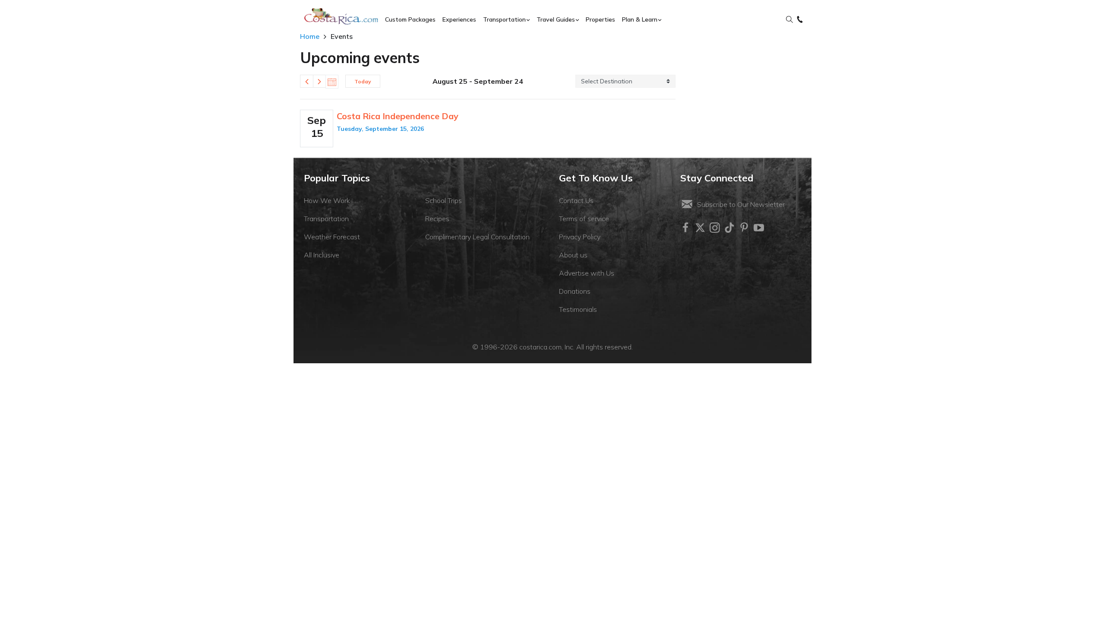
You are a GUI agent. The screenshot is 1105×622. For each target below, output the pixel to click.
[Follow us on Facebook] (685, 227)
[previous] (306, 81)
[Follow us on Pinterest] (744, 227)
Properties (600, 19)
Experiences (459, 19)
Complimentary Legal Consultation (477, 236)
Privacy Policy (579, 236)
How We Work (327, 200)
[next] (319, 81)
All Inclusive (321, 255)
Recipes (437, 218)
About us (573, 255)
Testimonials (578, 309)
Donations (574, 291)
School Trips (443, 200)
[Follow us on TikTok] (729, 227)
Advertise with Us (586, 273)
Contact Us (576, 200)
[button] (789, 20)
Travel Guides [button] (556, 19)
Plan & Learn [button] (639, 19)
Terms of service (584, 218)
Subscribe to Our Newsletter (741, 204)
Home (309, 36)
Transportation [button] (504, 19)
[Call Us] (800, 20)
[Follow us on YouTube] (759, 227)
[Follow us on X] (700, 227)
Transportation (326, 218)
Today (362, 81)
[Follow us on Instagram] (715, 227)
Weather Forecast (332, 236)
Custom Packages (410, 19)
